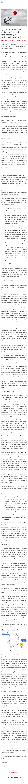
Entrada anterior (14, 772)
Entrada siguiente (14, 777)
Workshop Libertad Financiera (11, 40)
